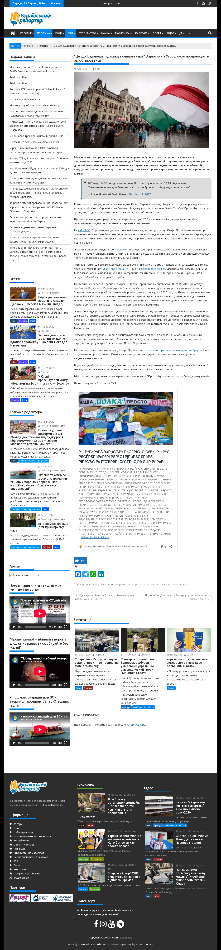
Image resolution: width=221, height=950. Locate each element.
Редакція (99, 654)
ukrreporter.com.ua (52, 804)
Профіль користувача (26, 873)
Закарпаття (120, 584)
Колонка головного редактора (33, 460)
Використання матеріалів (29, 852)
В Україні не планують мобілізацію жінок (34, 142)
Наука (105, 33)
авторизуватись (137, 724)
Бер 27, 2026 (116, 864)
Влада (78, 688)
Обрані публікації (24, 844)
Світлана (145, 654)
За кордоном (84, 584)
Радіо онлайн (22, 877)
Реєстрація (20, 869)
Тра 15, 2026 (116, 831)
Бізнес (82, 825)
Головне (26, 33)
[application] (39, 613)
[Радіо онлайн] (181, 33)
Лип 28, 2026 (83, 654)
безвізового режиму (153, 268)
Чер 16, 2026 (175, 654)
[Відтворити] (14, 627)
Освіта (95, 584)
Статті (32, 320)
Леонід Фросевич (49, 292)
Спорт (157, 33)
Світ (70, 33)
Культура (141, 33)
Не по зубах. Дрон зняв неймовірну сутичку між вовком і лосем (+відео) (177, 597)
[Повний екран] (65, 627)
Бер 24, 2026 (47, 421)
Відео (170, 33)
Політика (43, 33)
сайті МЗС (84, 230)
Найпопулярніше (23, 832)
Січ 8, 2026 (46, 466)
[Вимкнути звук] (60, 627)
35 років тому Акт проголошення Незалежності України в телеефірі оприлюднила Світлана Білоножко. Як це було (38, 207)
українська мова (179, 584)
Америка (83, 889)
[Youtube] (112, 925)
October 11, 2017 (140, 194)
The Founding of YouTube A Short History (34, 105)
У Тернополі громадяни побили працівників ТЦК (39, 136)
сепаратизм (152, 584)
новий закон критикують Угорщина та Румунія (173, 350)
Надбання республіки (143, 707)
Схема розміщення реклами (30, 857)
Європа (171, 688)
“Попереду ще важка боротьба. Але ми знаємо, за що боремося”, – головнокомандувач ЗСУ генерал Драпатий (38, 192)
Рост (97, 68)
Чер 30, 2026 (47, 326)
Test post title (67, 3)
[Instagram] (104, 925)
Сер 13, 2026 (184, 865)
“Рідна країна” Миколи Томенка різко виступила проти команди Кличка (104, 597)
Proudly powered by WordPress (87, 944)
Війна (14, 362)
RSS (15, 861)
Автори (17, 824)
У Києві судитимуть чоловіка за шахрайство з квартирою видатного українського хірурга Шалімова (37, 126)
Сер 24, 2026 (184, 797)
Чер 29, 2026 (47, 368)
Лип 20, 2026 (129, 654)
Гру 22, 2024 (47, 515)
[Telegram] (121, 925)
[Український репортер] (12, 32)
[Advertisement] (149, 19)
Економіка (122, 33)
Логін (16, 865)
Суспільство (87, 33)
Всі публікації (21, 840)
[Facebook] (96, 925)
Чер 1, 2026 (116, 794)
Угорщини (120, 249)
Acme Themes (144, 944)
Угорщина (164, 584)
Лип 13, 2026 (47, 288)
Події (58, 33)
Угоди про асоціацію (115, 268)
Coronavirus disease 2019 (25, 99)
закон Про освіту (136, 584)
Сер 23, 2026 (184, 831)
